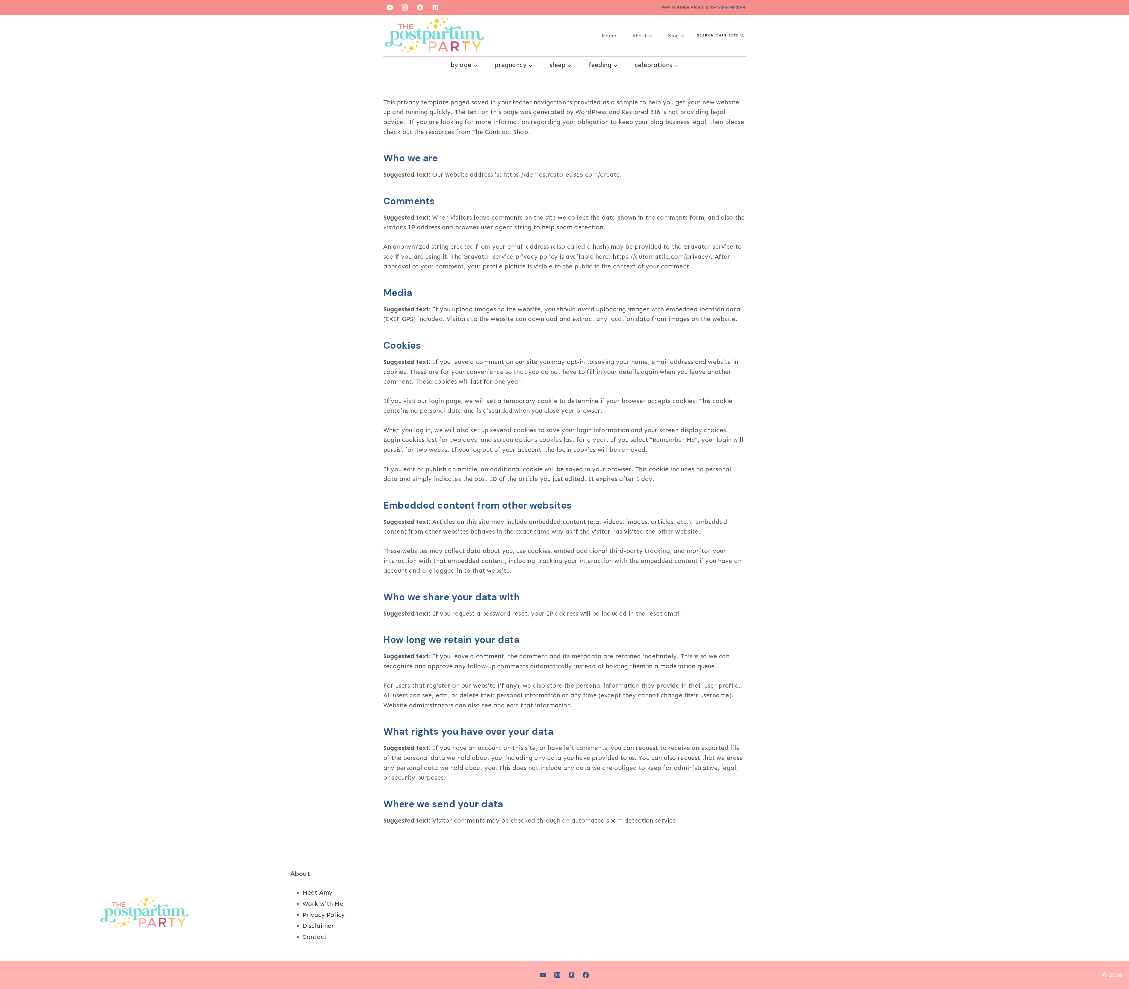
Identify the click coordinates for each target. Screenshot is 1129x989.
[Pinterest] (435, 7)
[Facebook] (420, 7)
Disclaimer (318, 926)
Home (609, 35)
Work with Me (323, 904)
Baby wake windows (726, 7)
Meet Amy (318, 892)
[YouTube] (389, 7)
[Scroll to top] (1114, 965)
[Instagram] (405, 7)
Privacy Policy (324, 915)
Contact (315, 937)
